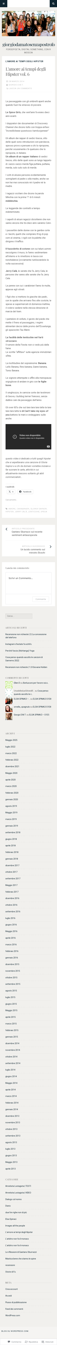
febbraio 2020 (11, 793)
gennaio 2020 (11, 799)
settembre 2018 (12, 832)
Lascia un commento (20, 88)
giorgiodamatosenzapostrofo (28, 44)
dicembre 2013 (12, 1116)
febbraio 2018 (11, 852)
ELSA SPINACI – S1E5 (39, 715)
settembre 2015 (12, 984)
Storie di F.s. (10, 1272)
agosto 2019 (11, 806)
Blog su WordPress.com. (15, 1331)
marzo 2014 (11, 1096)
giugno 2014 (11, 1076)
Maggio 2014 (11, 1083)
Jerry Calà (21, 512)
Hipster (10, 512)
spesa (44, 512)
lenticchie (34, 512)
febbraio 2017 (11, 892)
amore (12, 509)
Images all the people (15, 1226)
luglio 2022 (10, 747)
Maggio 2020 (11, 773)
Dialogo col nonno (13, 1199)
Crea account (11, 1289)
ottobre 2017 (11, 872)
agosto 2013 (11, 1142)
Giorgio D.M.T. (16, 85)
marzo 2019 (11, 819)
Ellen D (17, 683)
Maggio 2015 (11, 1010)
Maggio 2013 (11, 1162)
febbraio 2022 (11, 760)
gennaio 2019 (11, 826)
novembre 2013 (12, 1122)
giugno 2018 (11, 839)
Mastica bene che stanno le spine (20, 1259)
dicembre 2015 (12, 964)
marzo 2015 (11, 1024)
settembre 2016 (12, 911)
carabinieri (23, 509)
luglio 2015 (10, 997)
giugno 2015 (11, 1004)
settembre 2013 (12, 1136)
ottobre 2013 (11, 1129)
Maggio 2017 (11, 885)
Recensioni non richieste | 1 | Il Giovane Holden (26, 667)
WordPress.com (12, 1315)
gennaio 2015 (11, 1037)
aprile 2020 (10, 780)
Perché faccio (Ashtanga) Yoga (19, 651)
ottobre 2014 (11, 1057)
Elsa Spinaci (10, 1219)
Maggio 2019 (11, 812)
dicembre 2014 (12, 1043)
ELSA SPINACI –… (22, 699)
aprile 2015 (10, 1017)
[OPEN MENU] (3, 3)
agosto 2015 (11, 991)
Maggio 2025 (11, 740)
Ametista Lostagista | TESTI (18, 1186)
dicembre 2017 (12, 865)
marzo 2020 (11, 786)
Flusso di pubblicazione (16, 1302)
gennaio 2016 (11, 958)
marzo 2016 (11, 944)
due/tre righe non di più (16, 1212)
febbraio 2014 (11, 1103)
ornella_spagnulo (22, 707)
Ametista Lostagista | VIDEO (18, 1193)
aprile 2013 (10, 1169)
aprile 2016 (10, 938)
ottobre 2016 (11, 905)
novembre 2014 (12, 1050)
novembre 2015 (12, 971)
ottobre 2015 (11, 977)
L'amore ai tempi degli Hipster (24, 61)
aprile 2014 (10, 1090)
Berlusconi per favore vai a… (36, 683)
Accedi (8, 1296)
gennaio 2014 (11, 1109)
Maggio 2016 (11, 931)
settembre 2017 (12, 878)
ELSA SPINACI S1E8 (42, 699)
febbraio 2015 (11, 1030)
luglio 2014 (10, 1070)
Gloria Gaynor (39, 509)
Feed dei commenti (14, 1309)
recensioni (10, 1265)
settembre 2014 (12, 1063)
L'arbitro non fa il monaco (17, 1239)
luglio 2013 (10, 1149)
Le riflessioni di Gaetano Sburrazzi (21, 1252)
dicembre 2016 (12, 898)
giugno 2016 (11, 925)
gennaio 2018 (11, 859)
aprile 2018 (10, 845)
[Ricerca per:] (18, 616)
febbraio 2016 (11, 951)
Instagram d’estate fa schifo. (18, 644)
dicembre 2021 (12, 766)
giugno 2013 (11, 1155)
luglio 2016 (10, 918)
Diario (8, 1206)
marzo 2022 (11, 753)
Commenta (41, 599)
